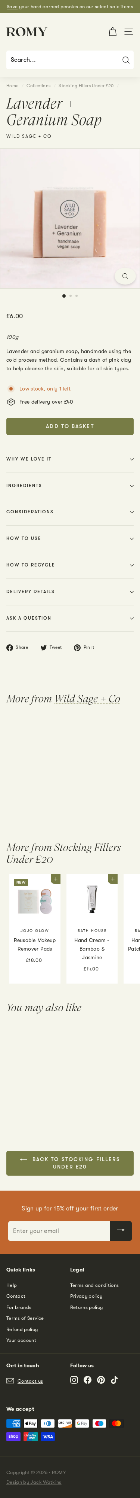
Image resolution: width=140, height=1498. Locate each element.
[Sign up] (121, 1231)
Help (11, 1285)
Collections (38, 85)
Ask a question (29, 618)
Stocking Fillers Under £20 (86, 85)
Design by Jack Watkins (34, 1482)
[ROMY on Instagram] (74, 1380)
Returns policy (86, 1307)
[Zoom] (125, 276)
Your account (21, 1340)
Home (12, 85)
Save (12, 6)
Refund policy (22, 1329)
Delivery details (30, 591)
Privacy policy (86, 1296)
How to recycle (30, 565)
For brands (19, 1307)
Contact (15, 1296)
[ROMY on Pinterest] (101, 1380)
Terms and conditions (94, 1285)
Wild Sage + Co (29, 136)
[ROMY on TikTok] (114, 1380)
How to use (23, 538)
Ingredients (24, 485)
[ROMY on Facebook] (87, 1380)
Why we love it (29, 459)
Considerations (30, 511)
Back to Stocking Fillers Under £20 (75, 1163)
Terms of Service (25, 1318)
